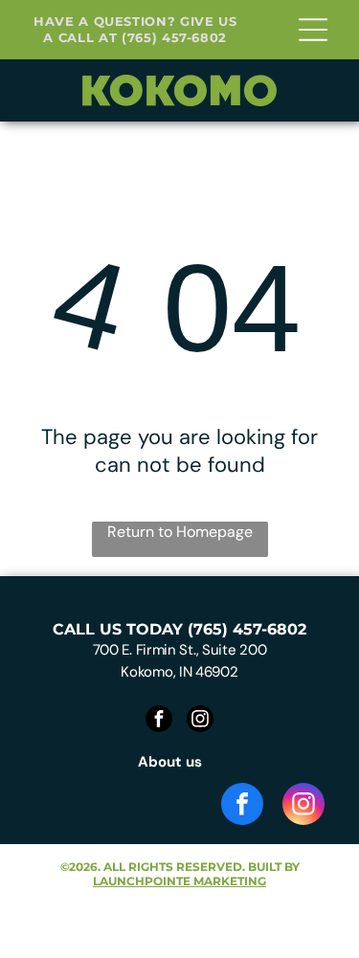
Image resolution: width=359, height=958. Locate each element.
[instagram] (200, 721)
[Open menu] (313, 29)
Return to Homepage (180, 532)
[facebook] (159, 721)
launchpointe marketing (179, 881)
